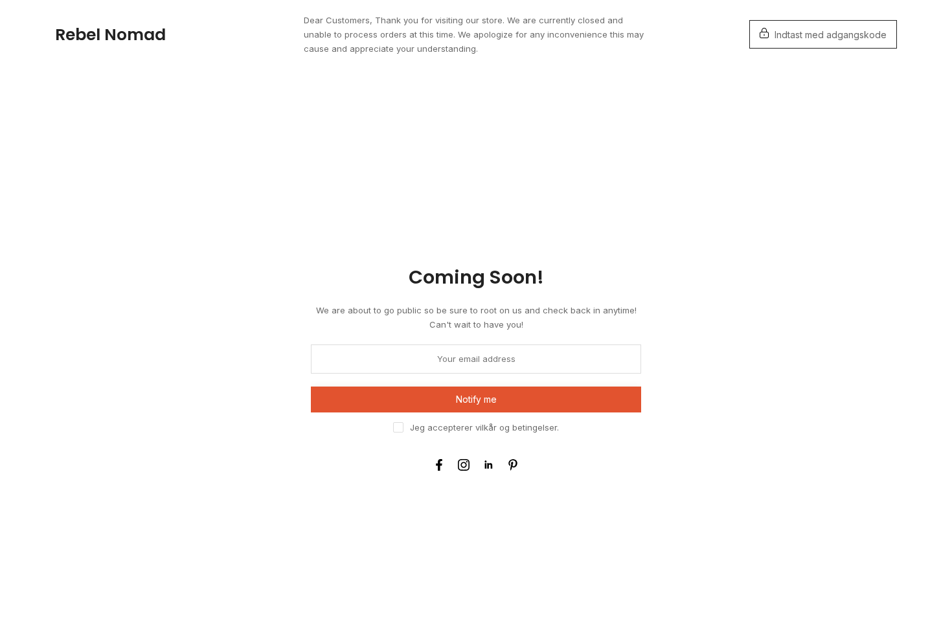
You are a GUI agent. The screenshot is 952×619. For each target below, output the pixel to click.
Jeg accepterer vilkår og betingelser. (484, 427)
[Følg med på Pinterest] (513, 465)
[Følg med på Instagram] (464, 465)
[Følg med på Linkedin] (488, 465)
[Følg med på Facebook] (439, 465)
